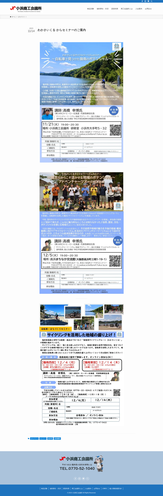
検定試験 (44, 488)
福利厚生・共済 (55, 488)
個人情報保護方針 (115, 488)
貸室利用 (66, 488)
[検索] (151, 1)
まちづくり (34, 438)
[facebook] (142, 1)
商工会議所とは (77, 488)
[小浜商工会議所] (26, 9)
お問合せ (97, 488)
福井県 (50, 438)
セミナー (43, 438)
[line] (148, 1)
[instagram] (145, 1)
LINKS (104, 488)
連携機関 (57, 438)
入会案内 (88, 488)
